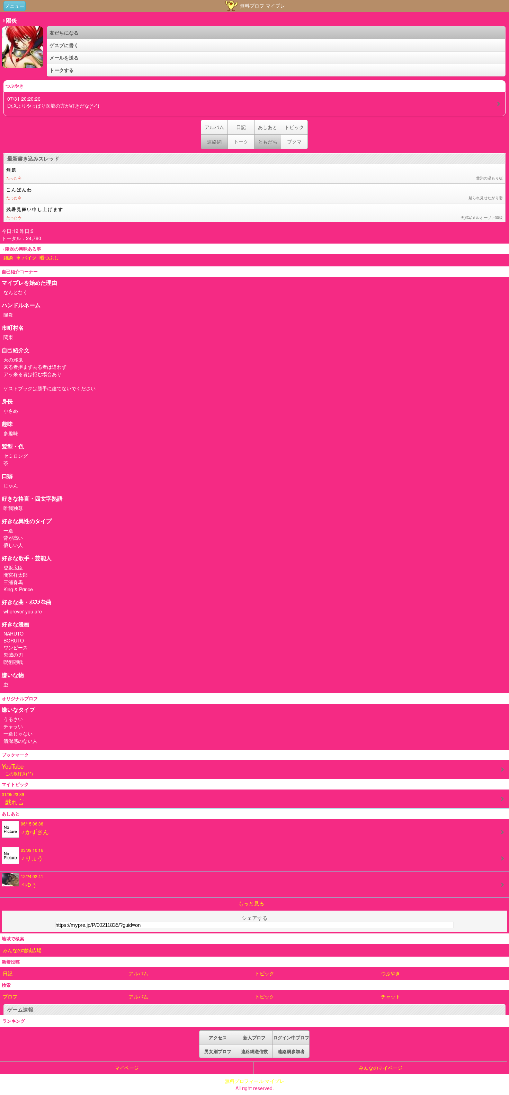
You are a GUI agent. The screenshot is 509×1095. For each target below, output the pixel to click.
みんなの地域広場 (22, 950)
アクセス (218, 1037)
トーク (241, 141)
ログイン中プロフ (291, 1037)
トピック (294, 127)
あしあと (267, 127)
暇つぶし (49, 257)
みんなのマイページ (380, 1067)
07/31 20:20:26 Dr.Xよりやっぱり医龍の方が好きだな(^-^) (53, 102)
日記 (241, 127)
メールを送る (64, 57)
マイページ (127, 1067)
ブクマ (294, 141)
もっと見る (251, 903)
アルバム (214, 127)
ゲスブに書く (64, 45)
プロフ (10, 996)
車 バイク (26, 257)
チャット (390, 996)
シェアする (255, 917)
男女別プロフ (217, 1051)
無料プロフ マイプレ (262, 5)
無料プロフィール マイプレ (254, 1080)
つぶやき (390, 973)
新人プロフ (254, 1037)
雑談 (8, 257)
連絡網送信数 (254, 1051)
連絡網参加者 (291, 1051)
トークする (62, 69)
